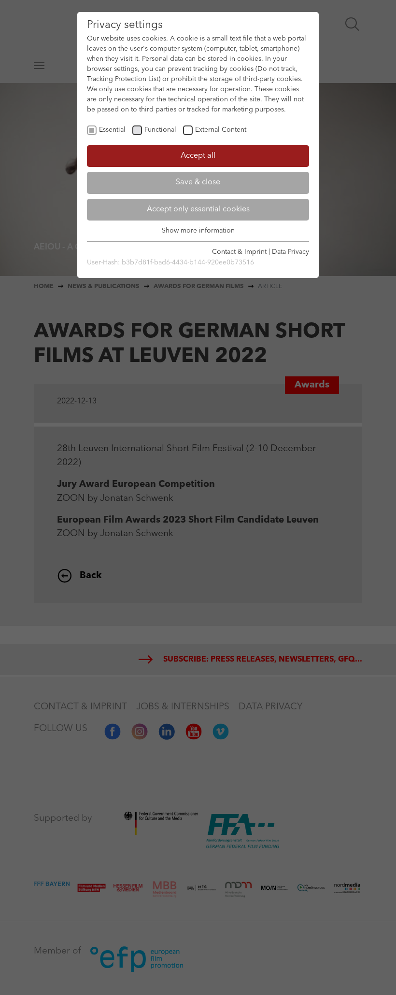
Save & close (198, 182)
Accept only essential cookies (198, 209)
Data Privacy (290, 252)
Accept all (198, 156)
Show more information (198, 230)
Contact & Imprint (239, 252)
